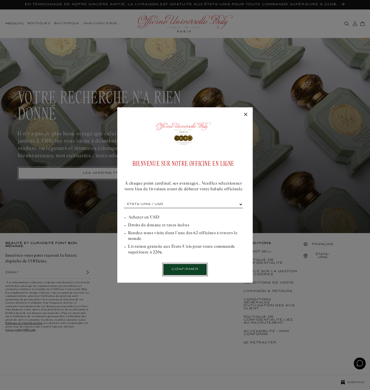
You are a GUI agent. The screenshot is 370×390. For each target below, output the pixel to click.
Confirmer (185, 269)
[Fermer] (245, 115)
